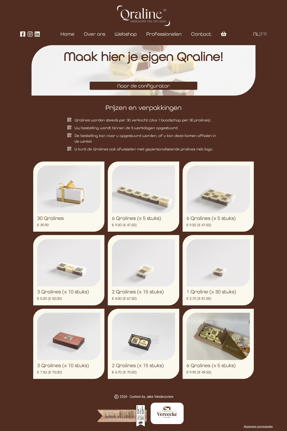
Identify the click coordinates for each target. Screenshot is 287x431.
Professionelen (164, 34)
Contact (201, 34)
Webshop (126, 34)
